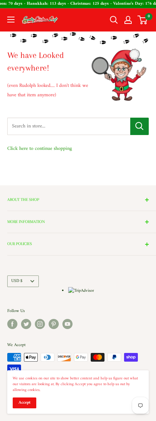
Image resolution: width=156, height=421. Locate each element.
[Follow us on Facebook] (12, 324)
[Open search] (114, 20)
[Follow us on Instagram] (40, 324)
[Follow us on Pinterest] (54, 324)
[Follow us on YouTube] (67, 324)
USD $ (16, 281)
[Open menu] (11, 19)
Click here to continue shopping (39, 148)
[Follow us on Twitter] (26, 324)
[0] (142, 20)
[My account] (128, 20)
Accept (24, 403)
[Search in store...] (139, 126)
